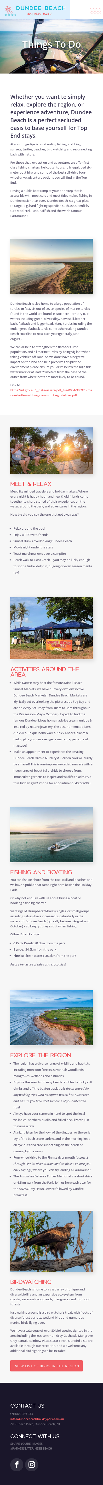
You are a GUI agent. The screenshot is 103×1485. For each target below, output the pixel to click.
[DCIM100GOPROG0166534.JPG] (51, 473)
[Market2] (51, 658)
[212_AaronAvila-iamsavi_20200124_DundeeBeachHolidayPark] (51, 1044)
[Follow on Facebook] (16, 1464)
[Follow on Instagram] (31, 1464)
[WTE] (51, 1271)
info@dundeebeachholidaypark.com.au (37, 1419)
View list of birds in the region (47, 1366)
